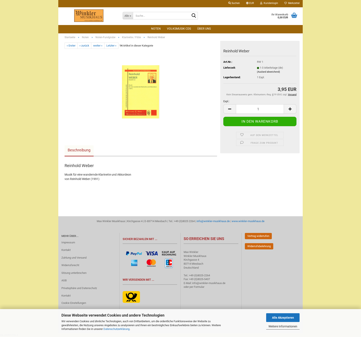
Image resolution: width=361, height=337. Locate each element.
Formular (199, 286)
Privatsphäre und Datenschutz (79, 288)
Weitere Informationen (282, 326)
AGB (64, 280)
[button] (250, 3)
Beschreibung (79, 150)
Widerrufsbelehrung (259, 246)
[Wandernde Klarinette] (141, 90)
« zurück (84, 45)
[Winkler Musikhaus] (88, 15)
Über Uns (204, 28)
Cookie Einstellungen (73, 302)
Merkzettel (293, 3)
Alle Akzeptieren (283, 317)
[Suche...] (194, 16)
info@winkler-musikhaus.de (213, 221)
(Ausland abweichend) (268, 71)
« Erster (71, 45)
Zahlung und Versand (73, 257)
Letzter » (111, 45)
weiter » (97, 45)
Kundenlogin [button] (270, 3)
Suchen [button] (235, 3)
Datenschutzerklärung (116, 329)
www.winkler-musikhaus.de (248, 221)
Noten (156, 28)
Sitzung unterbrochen (73, 272)
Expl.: (226, 101)
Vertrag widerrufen (258, 236)
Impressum (68, 242)
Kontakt (66, 249)
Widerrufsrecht (70, 265)
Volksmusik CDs (179, 28)
